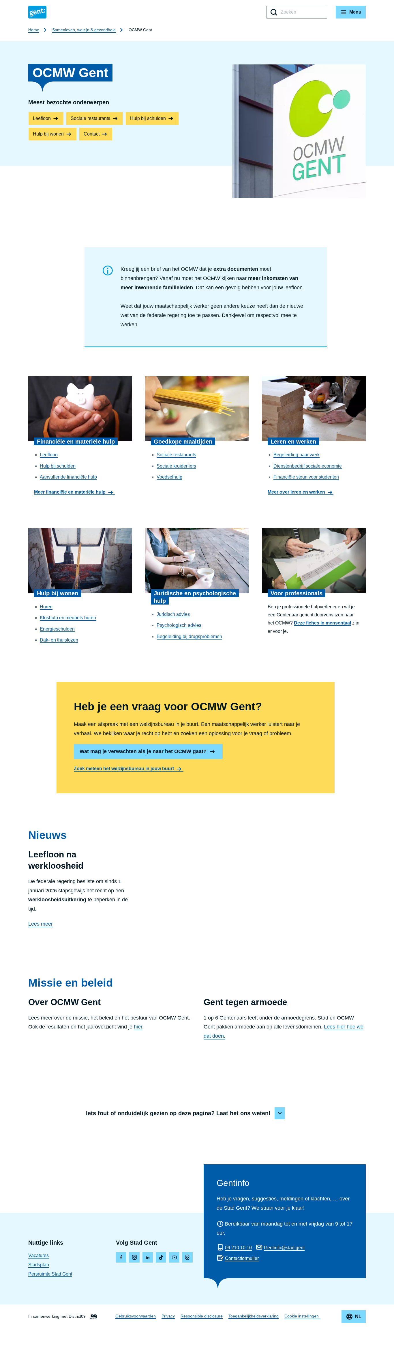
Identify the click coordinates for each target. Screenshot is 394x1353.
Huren (46, 606)
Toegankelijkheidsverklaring (253, 1316)
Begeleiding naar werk (296, 454)
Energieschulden (57, 629)
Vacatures (38, 1255)
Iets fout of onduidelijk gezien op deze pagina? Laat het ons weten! (178, 1113)
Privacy (168, 1316)
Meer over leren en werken (296, 492)
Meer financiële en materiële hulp (70, 492)
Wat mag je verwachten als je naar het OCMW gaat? (143, 751)
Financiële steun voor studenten (306, 477)
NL (358, 1316)
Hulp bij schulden (148, 118)
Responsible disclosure (202, 1316)
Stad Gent (37, 12)
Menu (355, 12)
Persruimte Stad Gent (50, 1274)
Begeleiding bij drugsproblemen (189, 636)
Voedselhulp (169, 477)
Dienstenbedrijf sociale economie (307, 466)
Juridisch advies (173, 614)
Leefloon (42, 118)
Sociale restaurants (90, 118)
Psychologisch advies (179, 625)
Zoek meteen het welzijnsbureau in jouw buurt (124, 768)
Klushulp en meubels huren (68, 617)
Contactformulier (242, 1258)
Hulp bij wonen (48, 133)
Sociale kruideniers (176, 466)
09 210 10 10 (238, 1247)
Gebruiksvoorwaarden (135, 1316)
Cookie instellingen (301, 1316)
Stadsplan (38, 1264)
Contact (92, 133)
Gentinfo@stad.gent (284, 1247)
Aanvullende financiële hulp (68, 477)
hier (138, 1027)
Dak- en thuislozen (59, 639)
